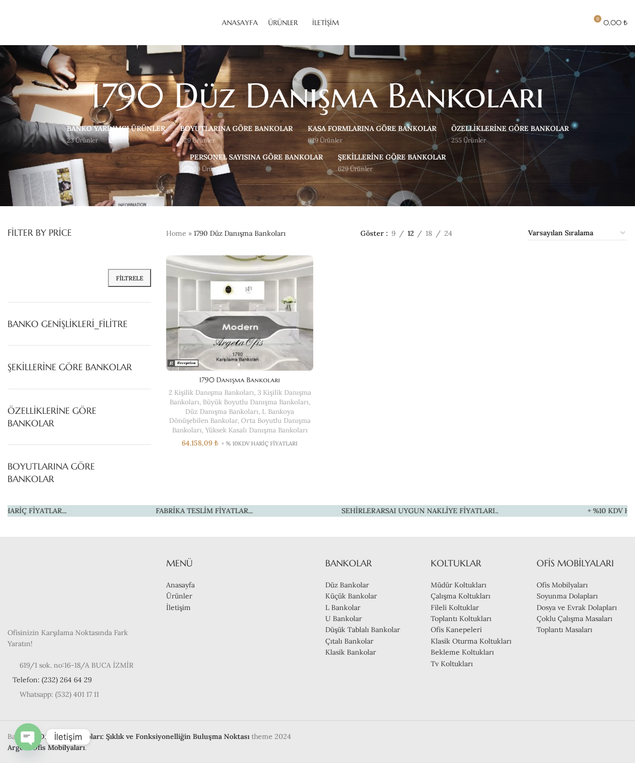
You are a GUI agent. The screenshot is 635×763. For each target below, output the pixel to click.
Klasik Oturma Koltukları (471, 641)
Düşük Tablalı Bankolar (362, 629)
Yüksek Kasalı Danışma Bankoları (256, 430)
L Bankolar (342, 607)
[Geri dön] (78, 96)
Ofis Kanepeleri (456, 629)
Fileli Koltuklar (455, 607)
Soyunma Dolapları (567, 595)
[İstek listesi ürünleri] (575, 23)
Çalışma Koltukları (460, 595)
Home (176, 233)
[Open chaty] (28, 736)
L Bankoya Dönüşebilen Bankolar (232, 416)
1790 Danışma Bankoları (239, 379)
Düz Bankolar (347, 584)
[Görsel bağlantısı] (38, 585)
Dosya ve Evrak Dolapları (577, 607)
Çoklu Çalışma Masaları (574, 618)
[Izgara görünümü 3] (491, 233)
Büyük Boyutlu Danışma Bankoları (256, 402)
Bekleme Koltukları (462, 652)
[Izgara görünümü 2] (475, 233)
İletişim (178, 607)
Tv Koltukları (452, 663)
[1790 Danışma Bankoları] (239, 313)
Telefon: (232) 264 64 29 (52, 679)
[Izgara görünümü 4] (507, 233)
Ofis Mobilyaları (562, 584)
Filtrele (129, 278)
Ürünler (179, 595)
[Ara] (557, 23)
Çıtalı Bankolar (349, 641)
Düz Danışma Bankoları (222, 411)
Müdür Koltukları (458, 584)
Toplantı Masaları (564, 629)
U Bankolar (343, 618)
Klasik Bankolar (350, 652)
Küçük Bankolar (351, 595)
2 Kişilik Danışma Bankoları (211, 392)
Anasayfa (180, 584)
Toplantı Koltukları (461, 618)
